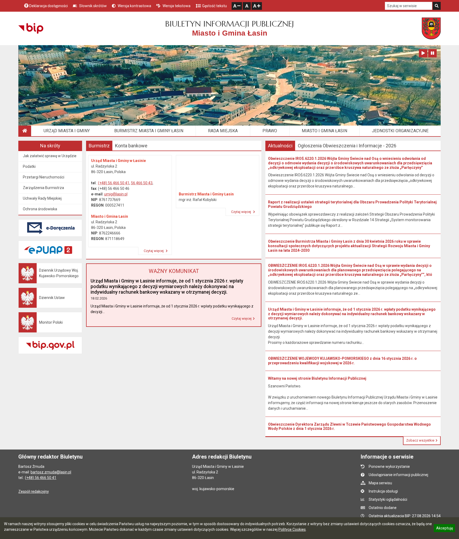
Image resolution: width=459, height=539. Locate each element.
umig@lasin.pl (116, 194)
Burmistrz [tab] (99, 145)
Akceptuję (444, 529)
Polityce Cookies (292, 529)
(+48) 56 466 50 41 (113, 183)
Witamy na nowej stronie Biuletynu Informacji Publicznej (317, 378)
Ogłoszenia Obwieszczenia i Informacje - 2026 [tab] (347, 145)
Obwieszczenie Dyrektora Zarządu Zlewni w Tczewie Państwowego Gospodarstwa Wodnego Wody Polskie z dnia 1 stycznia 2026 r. (349, 426)
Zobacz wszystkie (420, 440)
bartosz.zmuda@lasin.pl (51, 472)
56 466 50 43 (141, 183)
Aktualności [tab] (280, 145)
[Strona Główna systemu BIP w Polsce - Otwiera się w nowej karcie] (30, 28)
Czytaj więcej (154, 251)
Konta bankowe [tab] (131, 145)
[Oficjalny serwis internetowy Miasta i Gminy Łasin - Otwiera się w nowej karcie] (431, 28)
